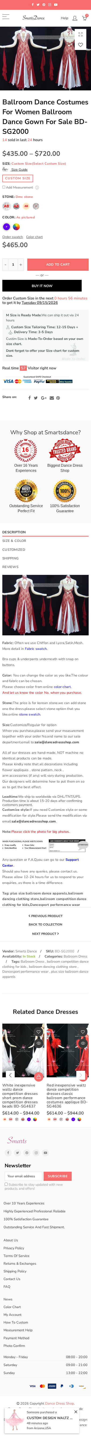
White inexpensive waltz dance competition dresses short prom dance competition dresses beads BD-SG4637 (20, 1095)
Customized (13, 549)
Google (43, 398)
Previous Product (47, 916)
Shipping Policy (15, 1271)
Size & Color (14, 540)
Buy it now (42, 286)
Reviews (10, 567)
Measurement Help (18, 1330)
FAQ (7, 1286)
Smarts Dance (26, 951)
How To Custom (16, 1322)
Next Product (44, 934)
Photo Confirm (14, 1345)
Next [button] (80, 1075)
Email (52, 398)
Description (14, 532)
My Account (12, 1314)
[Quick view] (38, 1043)
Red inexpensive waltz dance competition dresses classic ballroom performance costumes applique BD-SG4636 (67, 1095)
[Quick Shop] (38, 1077)
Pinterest (58, 398)
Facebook (29, 398)
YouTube (45, 1152)
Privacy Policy (14, 1248)
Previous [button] (10, 1075)
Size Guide (19, 169)
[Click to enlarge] (80, 34)
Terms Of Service (16, 1255)
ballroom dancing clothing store (53, 966)
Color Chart (12, 1307)
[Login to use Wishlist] (80, 44)
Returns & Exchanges (20, 1263)
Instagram (36, 1152)
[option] (45, 58)
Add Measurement (20, 188)
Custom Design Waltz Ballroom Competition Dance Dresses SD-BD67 (50, 1418)
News (8, 1299)
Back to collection (45, 925)
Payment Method (16, 1338)
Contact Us (12, 1279)
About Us (11, 1240)
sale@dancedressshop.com (57, 742)
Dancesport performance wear (25, 971)
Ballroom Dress (75, 956)
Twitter (36, 398)
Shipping (10, 558)
